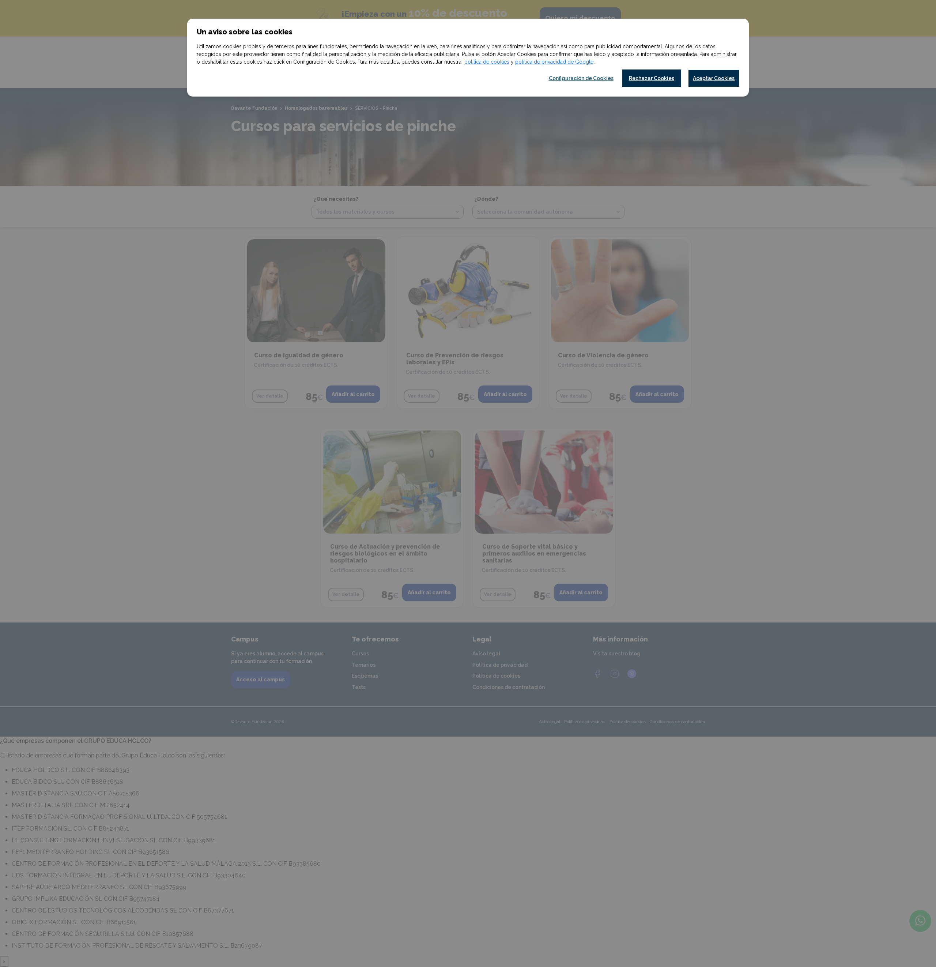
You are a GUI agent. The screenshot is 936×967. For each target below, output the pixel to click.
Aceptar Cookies (714, 78)
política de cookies (486, 62)
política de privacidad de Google (554, 62)
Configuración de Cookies (581, 78)
